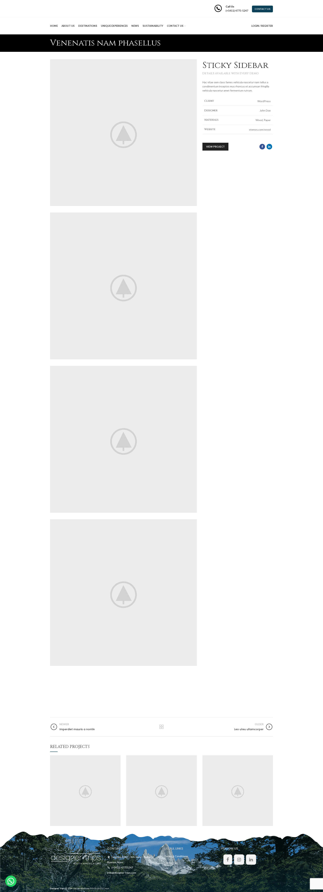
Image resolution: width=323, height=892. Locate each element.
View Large (118, 758)
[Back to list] (161, 727)
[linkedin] (269, 146)
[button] (10, 881)
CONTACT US (262, 8)
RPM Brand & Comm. (100, 888)
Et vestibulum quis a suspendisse (238, 790)
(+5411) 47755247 (122, 867)
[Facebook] (262, 146)
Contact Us (171, 862)
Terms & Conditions (176, 856)
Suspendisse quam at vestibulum (85, 790)
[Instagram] (239, 859)
